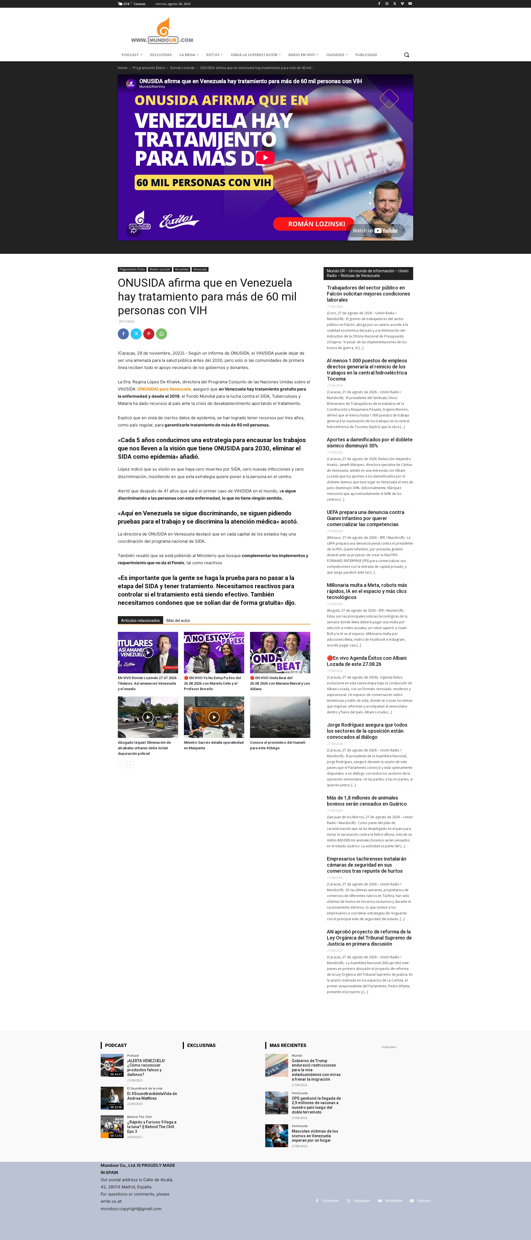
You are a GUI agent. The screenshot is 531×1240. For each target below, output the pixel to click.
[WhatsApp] (161, 333)
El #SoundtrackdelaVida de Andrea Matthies (152, 1096)
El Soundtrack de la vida (144, 1088)
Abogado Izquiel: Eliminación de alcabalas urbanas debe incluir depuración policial (144, 748)
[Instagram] (387, 4)
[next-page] (130, 764)
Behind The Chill (139, 1116)
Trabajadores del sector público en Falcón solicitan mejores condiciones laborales (368, 294)
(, (164, 389)
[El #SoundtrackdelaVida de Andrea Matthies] (112, 1098)
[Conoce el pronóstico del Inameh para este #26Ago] (280, 717)
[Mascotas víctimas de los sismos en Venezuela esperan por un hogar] (276, 1135)
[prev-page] (121, 764)
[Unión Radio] (162, 30)
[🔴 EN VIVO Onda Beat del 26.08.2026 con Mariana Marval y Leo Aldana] (280, 652)
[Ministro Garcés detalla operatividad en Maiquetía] (214, 717)
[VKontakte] (380, 1201)
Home (122, 67)
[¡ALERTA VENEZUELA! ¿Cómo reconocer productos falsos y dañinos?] (112, 1065)
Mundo (297, 1055)
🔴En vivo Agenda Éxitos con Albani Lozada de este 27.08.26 (367, 661)
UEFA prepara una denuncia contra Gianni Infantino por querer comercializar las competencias (365, 518)
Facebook (330, 1201)
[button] (406, 54)
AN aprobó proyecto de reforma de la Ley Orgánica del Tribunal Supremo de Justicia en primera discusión (369, 938)
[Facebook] (379, 4)
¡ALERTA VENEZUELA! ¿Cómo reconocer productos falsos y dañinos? (146, 1068)
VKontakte (393, 1201)
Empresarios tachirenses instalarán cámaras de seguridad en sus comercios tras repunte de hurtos (366, 865)
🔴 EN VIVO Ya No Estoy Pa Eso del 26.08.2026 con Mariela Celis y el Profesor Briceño (212, 683)
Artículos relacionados (140, 620)
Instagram (362, 1201)
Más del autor (178, 620)
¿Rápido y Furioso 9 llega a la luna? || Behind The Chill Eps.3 (151, 1127)
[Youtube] (410, 4)
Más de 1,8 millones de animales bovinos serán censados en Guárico (367, 801)
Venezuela (200, 269)
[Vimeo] (402, 4)
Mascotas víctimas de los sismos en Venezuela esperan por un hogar (315, 1136)
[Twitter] (395, 4)
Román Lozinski (182, 67)
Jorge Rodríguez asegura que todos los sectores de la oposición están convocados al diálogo (367, 731)
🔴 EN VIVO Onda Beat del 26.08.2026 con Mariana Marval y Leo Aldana (280, 683)
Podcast (133, 1055)
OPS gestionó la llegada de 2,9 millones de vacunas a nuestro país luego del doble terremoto (316, 1105)
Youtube (423, 1201)
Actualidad (182, 269)
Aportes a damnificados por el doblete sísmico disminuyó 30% (370, 442)
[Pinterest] (148, 333)
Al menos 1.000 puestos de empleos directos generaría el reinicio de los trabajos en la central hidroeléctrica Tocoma (367, 370)
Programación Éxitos (149, 67)
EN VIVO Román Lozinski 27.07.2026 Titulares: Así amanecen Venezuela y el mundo (147, 683)
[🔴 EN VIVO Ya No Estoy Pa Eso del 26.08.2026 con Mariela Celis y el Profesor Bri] (214, 652)
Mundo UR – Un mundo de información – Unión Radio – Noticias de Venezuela (367, 273)
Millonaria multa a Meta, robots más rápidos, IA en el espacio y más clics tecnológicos (367, 591)
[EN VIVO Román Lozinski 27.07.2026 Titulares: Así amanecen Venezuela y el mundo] (148, 652)
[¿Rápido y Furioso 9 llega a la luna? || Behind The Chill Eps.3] (112, 1126)
